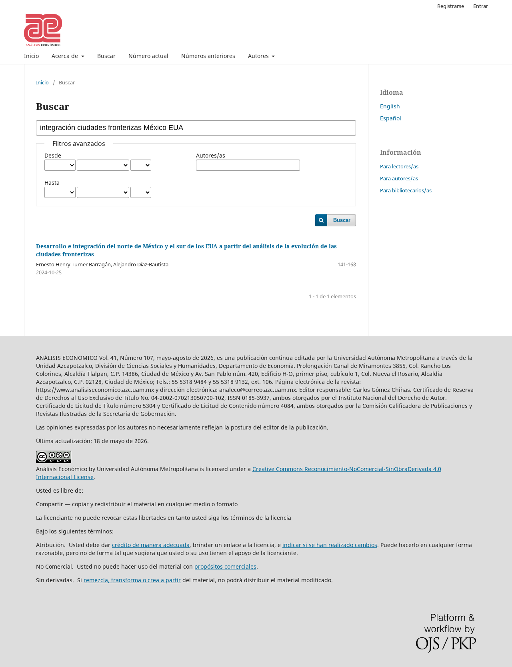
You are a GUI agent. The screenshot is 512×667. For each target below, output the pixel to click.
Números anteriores (208, 56)
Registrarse (450, 6)
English (390, 106)
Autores (259, 56)
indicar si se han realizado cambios (329, 545)
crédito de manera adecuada (151, 545)
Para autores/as (399, 178)
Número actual (148, 56)
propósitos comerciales (225, 566)
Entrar (480, 6)
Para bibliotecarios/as (406, 190)
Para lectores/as (399, 166)
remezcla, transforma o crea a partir (132, 580)
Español (390, 118)
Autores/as (210, 155)
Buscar (106, 56)
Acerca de (66, 56)
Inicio (31, 56)
